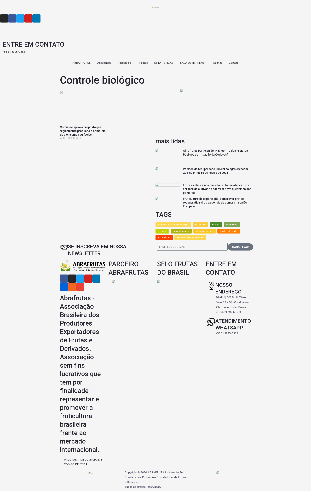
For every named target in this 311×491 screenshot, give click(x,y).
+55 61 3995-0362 (226, 333)
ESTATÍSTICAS (163, 62)
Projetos (143, 62)
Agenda (217, 62)
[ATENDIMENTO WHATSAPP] (211, 322)
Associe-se (124, 62)
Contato (234, 62)
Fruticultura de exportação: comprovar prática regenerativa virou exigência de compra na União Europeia (215, 202)
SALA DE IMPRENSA (193, 62)
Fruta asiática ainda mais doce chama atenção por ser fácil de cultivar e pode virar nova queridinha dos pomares (217, 188)
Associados (104, 62)
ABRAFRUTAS (81, 62)
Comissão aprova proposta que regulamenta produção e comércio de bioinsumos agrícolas (83, 130)
